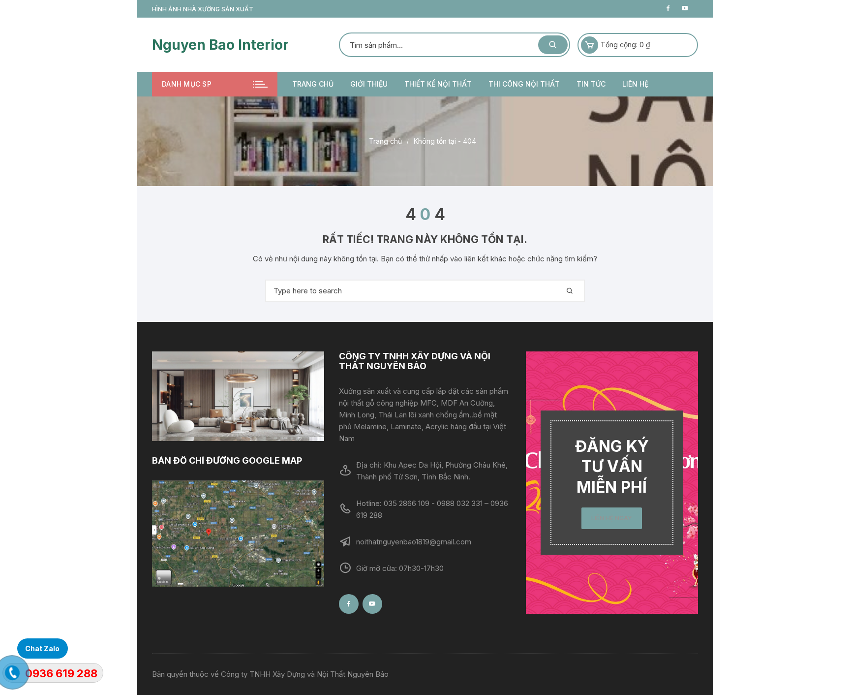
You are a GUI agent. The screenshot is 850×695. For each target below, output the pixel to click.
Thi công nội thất (524, 84)
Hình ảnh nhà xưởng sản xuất (202, 9)
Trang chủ (313, 84)
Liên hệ (635, 84)
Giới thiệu (369, 84)
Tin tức (591, 84)
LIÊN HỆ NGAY (611, 518)
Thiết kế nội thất (438, 84)
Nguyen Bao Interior (220, 44)
